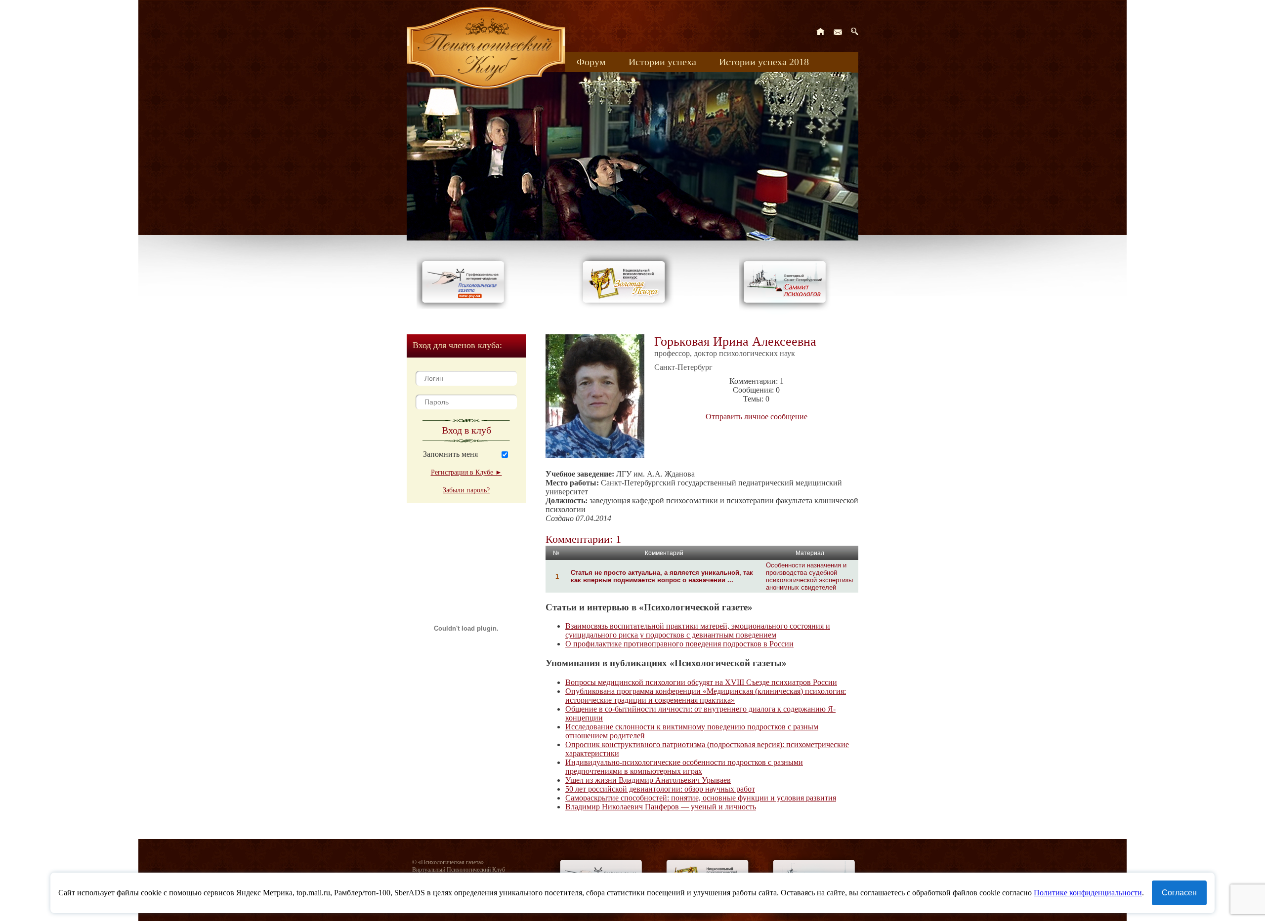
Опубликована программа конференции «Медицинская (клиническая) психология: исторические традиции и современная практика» (705, 695)
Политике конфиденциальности (1088, 892)
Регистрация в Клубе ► (466, 472)
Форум (591, 61)
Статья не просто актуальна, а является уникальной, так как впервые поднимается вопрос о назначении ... (662, 576)
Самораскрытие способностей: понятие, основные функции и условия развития (700, 798)
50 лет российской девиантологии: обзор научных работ (660, 789)
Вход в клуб (466, 430)
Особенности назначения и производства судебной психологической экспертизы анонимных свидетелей (809, 576)
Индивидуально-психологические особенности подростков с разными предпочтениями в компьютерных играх (684, 766)
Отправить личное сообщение (756, 416)
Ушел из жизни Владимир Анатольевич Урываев (648, 780)
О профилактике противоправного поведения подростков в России (679, 644)
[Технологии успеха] (787, 312)
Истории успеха (662, 61)
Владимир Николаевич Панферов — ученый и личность (660, 806)
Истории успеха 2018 (764, 61)
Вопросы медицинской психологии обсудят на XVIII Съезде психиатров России (701, 682)
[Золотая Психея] (626, 306)
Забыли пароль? (466, 490)
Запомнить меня (450, 454)
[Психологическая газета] (465, 306)
